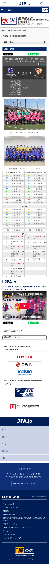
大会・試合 (6, 9)
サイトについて (8, 504)
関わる (5, 450)
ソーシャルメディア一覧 (38, 496)
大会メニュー (9, 41)
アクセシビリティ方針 (11, 507)
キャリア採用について (11, 538)
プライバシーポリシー (11, 524)
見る (4, 436)
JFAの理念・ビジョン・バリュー (24, 483)
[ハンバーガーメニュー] (4, 3)
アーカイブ (7, 531)
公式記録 (43, 64)
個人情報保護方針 (9, 514)
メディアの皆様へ (9, 534)
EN (41, 3)
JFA (3, 458)
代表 (4, 429)
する (4, 443)
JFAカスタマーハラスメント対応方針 (16, 527)
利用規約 (6, 511)
